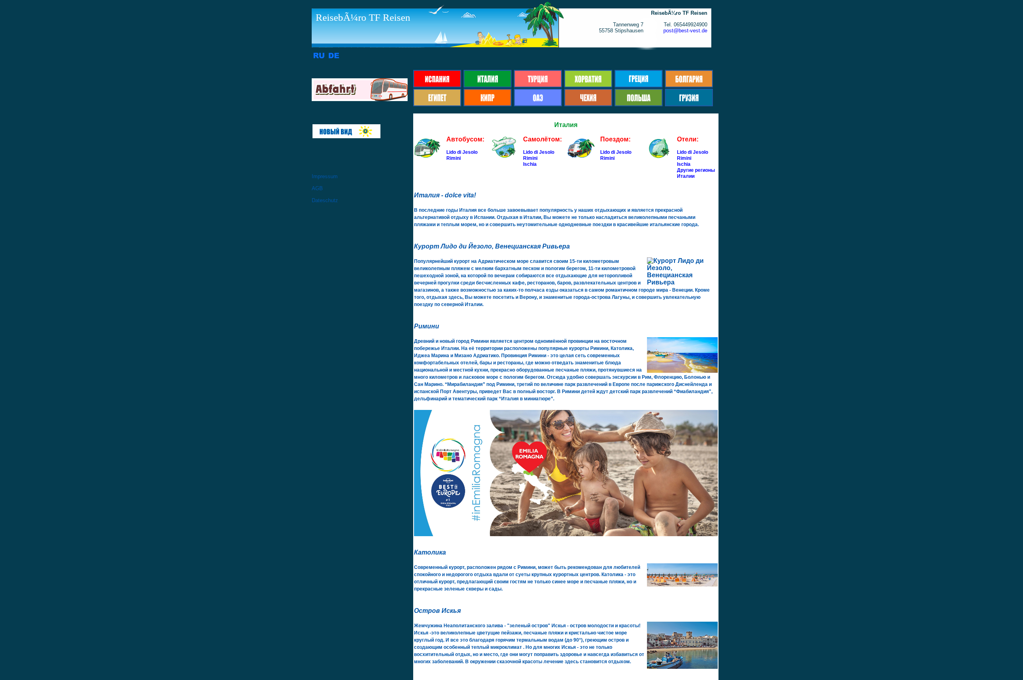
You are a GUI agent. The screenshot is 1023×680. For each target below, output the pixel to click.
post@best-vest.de (685, 31)
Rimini (453, 158)
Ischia (530, 164)
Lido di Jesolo (462, 152)
